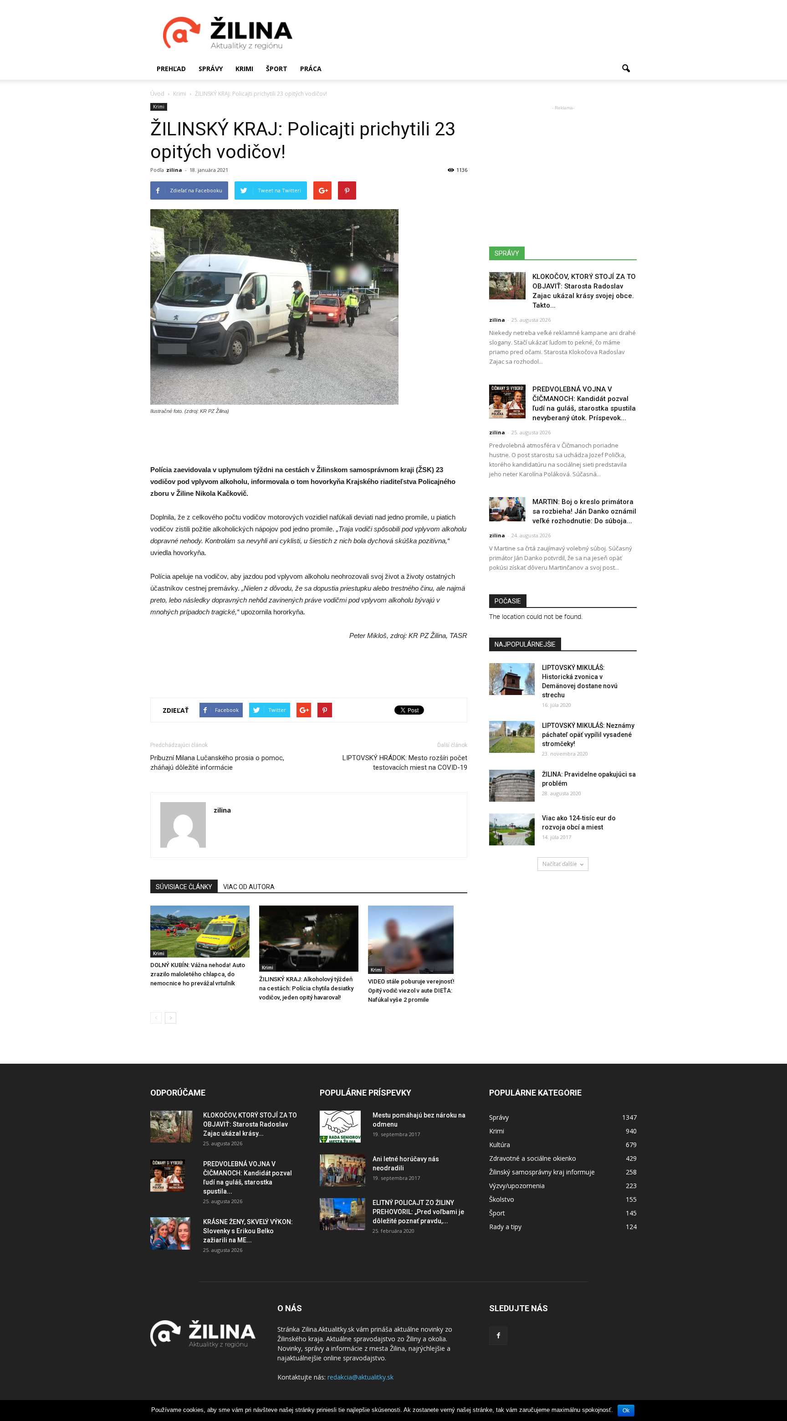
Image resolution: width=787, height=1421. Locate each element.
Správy (211, 68)
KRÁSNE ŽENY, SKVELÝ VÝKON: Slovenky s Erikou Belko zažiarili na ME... (248, 1231)
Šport (276, 68)
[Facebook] (498, 1336)
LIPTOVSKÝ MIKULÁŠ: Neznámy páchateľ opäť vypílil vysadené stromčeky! (588, 734)
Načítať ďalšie (559, 864)
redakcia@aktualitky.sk (360, 1377)
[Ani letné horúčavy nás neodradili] (342, 1170)
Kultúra (499, 1144)
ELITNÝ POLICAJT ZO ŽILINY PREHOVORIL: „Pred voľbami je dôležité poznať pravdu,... (418, 1212)
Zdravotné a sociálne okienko (532, 1158)
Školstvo (501, 1199)
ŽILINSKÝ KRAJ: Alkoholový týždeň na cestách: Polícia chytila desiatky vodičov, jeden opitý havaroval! (306, 988)
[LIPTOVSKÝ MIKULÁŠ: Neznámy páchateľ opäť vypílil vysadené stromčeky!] (512, 737)
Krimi (244, 68)
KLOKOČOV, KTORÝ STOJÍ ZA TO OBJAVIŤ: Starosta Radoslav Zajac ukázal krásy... (250, 1124)
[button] (626, 69)
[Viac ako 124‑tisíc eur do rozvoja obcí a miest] (512, 829)
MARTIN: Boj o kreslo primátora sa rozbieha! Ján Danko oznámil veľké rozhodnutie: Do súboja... (584, 511)
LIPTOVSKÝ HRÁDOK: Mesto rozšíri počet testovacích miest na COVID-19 (404, 763)
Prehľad (171, 68)
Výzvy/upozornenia (517, 1185)
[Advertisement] (471, 33)
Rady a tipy (505, 1226)
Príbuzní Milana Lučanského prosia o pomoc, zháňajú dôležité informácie (217, 763)
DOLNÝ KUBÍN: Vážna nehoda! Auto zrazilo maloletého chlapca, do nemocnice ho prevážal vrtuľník (197, 974)
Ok (626, 1410)
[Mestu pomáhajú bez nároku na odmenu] (340, 1127)
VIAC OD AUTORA (249, 887)
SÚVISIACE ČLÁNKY (184, 887)
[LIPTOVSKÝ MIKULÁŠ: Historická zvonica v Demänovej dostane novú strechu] (512, 679)
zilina (174, 169)
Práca (311, 68)
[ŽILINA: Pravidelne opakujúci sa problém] (512, 786)
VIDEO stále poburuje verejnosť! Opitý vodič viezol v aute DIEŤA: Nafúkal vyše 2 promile (411, 990)
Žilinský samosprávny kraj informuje (542, 1172)
